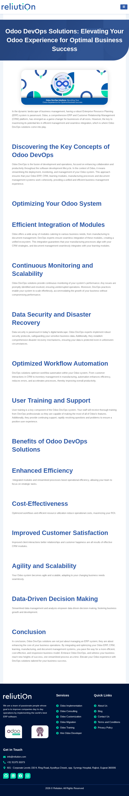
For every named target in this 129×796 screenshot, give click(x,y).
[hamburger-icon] (123, 6)
